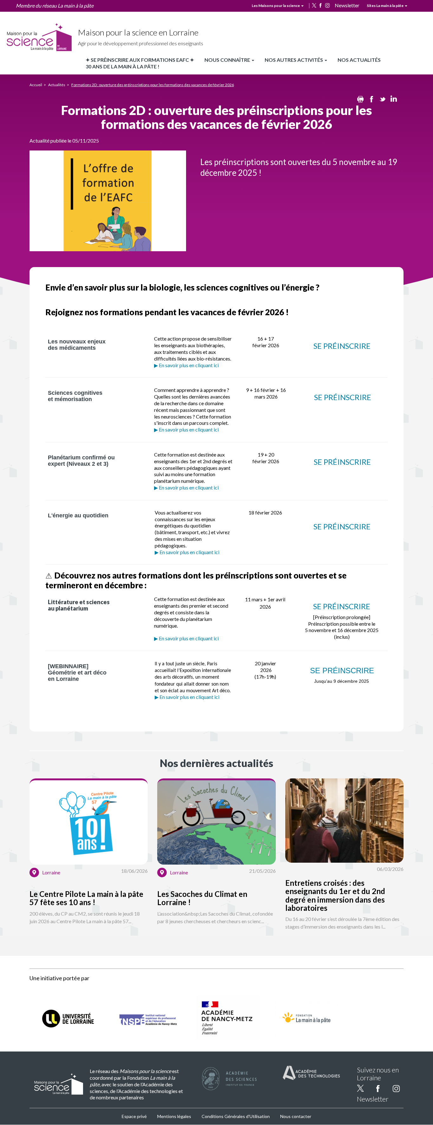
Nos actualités (359, 60)
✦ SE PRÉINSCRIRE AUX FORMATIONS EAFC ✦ (140, 60)
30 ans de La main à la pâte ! (122, 66)
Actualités (56, 84)
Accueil (35, 84)
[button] (88, 859)
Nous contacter (295, 1116)
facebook (320, 5)
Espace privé (134, 1116)
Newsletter (347, 5)
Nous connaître (227, 60)
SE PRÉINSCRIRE (342, 345)
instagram (327, 5)
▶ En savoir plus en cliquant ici (186, 365)
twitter (314, 5)
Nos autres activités (294, 60)
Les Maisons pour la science (276, 5)
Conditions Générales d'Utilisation (236, 1116)
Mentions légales (174, 1116)
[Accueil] (39, 37)
